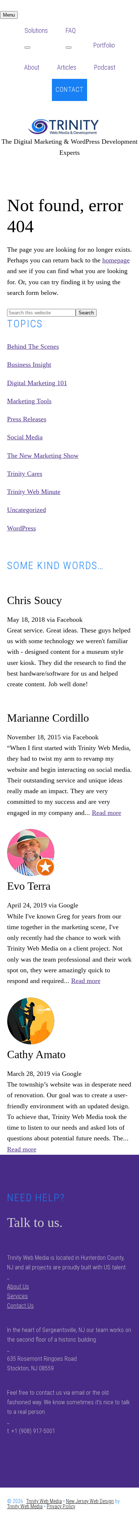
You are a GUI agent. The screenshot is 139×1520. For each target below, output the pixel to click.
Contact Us (20, 1305)
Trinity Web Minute (33, 491)
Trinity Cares (24, 473)
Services (17, 1296)
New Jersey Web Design (90, 1501)
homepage (116, 260)
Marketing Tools (29, 401)
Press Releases (26, 419)
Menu (9, 15)
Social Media (25, 437)
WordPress (21, 528)
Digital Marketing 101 (37, 383)
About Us (18, 1286)
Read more (106, 812)
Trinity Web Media (69, 126)
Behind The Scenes (33, 346)
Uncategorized (26, 509)
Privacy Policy (61, 1506)
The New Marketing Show (43, 455)
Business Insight (29, 364)
